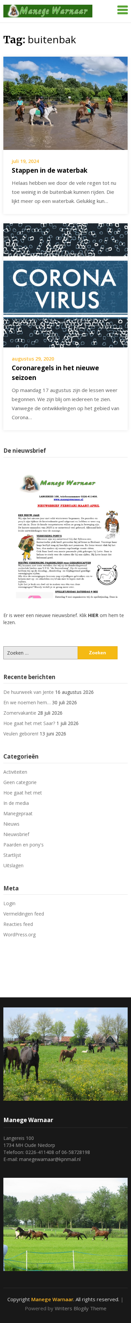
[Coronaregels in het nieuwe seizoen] (65, 284)
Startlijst (12, 855)
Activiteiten (15, 772)
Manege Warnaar (52, 1299)
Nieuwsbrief (16, 834)
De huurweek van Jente (28, 692)
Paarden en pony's (23, 844)
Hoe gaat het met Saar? (29, 723)
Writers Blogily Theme (80, 1308)
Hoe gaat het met (22, 792)
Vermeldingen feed (23, 914)
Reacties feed (18, 924)
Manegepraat (18, 813)
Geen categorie (20, 782)
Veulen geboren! (20, 733)
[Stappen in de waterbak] (65, 102)
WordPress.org (19, 934)
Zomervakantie (19, 713)
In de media (16, 803)
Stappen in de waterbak (49, 170)
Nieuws (11, 824)
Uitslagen (13, 865)
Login (9, 903)
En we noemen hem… (27, 702)
